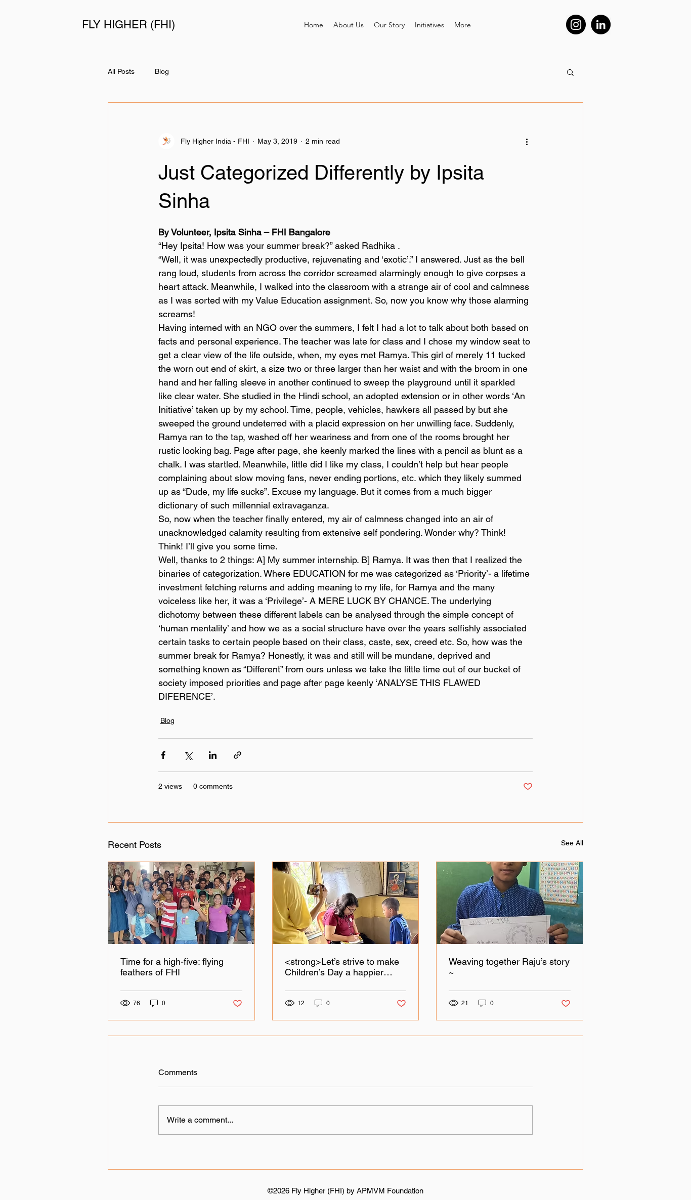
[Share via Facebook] (163, 755)
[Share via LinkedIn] (213, 755)
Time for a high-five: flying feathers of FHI (172, 966)
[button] (570, 72)
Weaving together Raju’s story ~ (509, 966)
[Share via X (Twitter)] (188, 755)
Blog (162, 71)
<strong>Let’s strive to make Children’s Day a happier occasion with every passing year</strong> (342, 966)
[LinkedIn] (601, 24)
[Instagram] (576, 24)
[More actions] (527, 141)
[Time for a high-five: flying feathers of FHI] (181, 903)
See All (572, 843)
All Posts (121, 71)
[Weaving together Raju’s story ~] (510, 903)
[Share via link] (237, 755)
